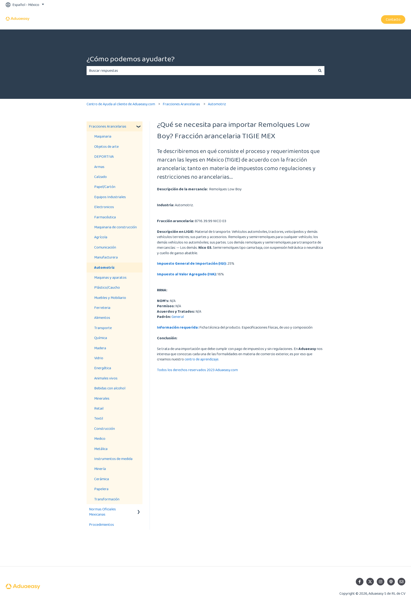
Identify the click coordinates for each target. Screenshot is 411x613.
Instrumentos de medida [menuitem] (113, 458)
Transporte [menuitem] (103, 327)
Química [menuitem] (100, 337)
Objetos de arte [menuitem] (106, 146)
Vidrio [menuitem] (98, 358)
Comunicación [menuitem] (105, 247)
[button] (138, 127)
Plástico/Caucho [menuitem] (107, 287)
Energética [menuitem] (102, 368)
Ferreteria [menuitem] (102, 307)
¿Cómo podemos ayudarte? (131, 58)
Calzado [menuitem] (100, 176)
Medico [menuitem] (99, 438)
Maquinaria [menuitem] (102, 136)
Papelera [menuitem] (101, 489)
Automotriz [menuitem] (104, 267)
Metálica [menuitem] (101, 448)
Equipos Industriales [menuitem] (110, 197)
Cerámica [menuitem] (101, 479)
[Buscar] (319, 70)
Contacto (393, 19)
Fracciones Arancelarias (181, 104)
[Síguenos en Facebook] (359, 581)
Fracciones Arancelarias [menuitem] (107, 126)
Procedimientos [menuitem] (101, 524)
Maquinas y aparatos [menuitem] (110, 277)
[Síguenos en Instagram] (380, 581)
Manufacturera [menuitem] (106, 257)
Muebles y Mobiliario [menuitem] (110, 297)
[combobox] (201, 70)
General (177, 316)
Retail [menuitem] (98, 408)
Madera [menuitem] (100, 348)
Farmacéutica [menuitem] (105, 217)
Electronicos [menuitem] (104, 207)
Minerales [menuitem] (101, 398)
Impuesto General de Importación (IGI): (192, 263)
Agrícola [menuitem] (100, 237)
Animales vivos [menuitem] (105, 378)
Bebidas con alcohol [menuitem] (109, 388)
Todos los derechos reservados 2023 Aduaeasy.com (197, 370)
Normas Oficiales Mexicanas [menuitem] (102, 511)
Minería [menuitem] (100, 468)
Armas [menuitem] (99, 166)
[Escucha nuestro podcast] (391, 581)
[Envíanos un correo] (401, 581)
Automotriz (217, 104)
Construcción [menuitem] (104, 428)
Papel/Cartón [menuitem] (104, 186)
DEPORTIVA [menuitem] (104, 156)
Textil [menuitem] (98, 418)
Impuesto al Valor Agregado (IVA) (186, 274)
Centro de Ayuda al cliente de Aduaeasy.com (121, 104)
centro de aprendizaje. (202, 359)
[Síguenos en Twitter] (370, 581)
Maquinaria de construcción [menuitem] (115, 227)
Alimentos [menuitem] (102, 317)
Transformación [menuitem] (106, 499)
